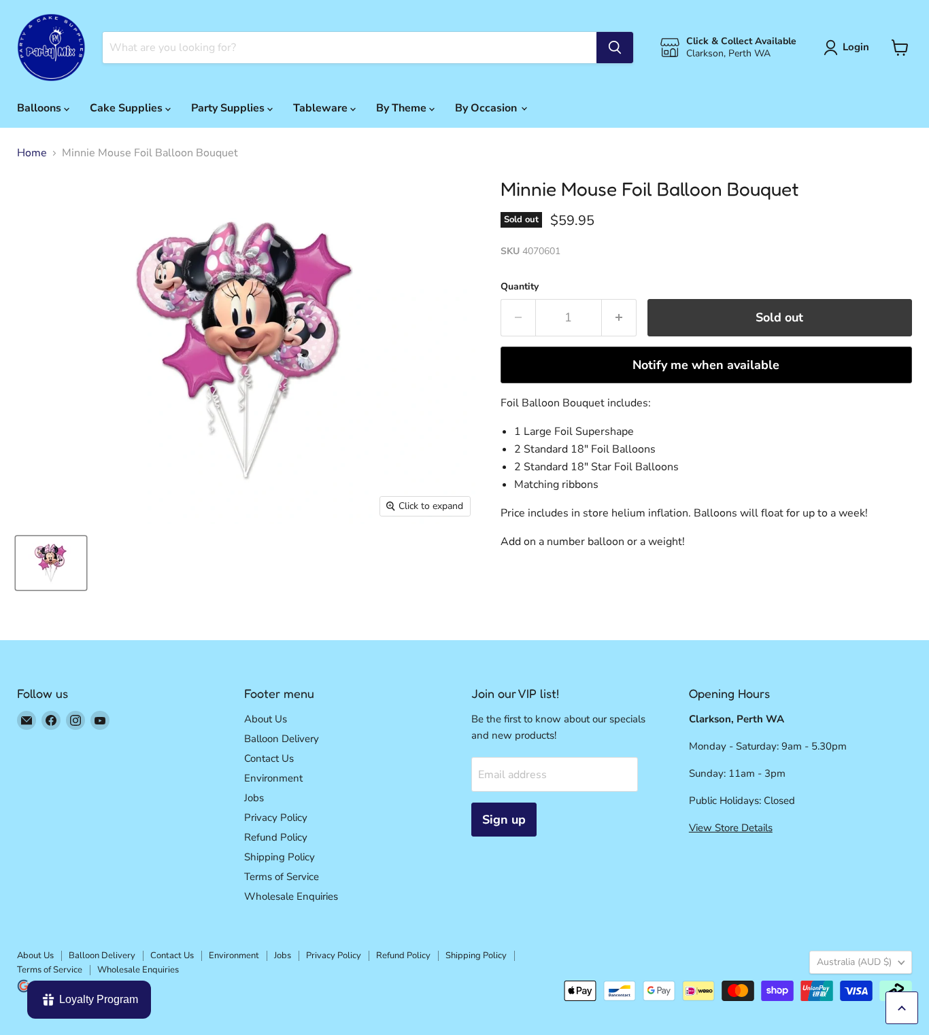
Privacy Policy (275, 817)
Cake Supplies (127, 108)
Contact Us (269, 758)
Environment (273, 778)
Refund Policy (275, 837)
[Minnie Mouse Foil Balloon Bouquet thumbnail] (51, 563)
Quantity (520, 286)
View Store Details (731, 828)
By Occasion (487, 108)
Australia (854, 961)
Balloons (40, 108)
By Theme (402, 108)
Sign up (504, 819)
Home (32, 153)
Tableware (321, 108)
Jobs (254, 798)
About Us (265, 719)
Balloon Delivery (281, 738)
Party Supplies (229, 108)
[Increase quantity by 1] (619, 317)
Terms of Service (281, 876)
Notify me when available (705, 365)
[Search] (614, 47)
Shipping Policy (279, 857)
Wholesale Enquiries (291, 896)
